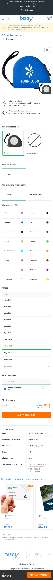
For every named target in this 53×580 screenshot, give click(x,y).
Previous (3, 70)
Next (49, 70)
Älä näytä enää (27, 10)
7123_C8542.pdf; (34, 471)
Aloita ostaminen (27, 415)
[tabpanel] (13, 143)
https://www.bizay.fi (35, 25)
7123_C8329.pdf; (34, 469)
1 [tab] (26, 159)
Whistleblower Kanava (26, 564)
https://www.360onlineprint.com (16, 29)
